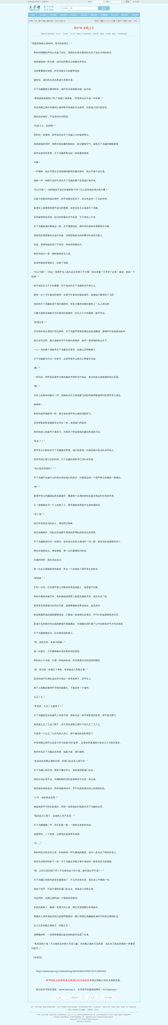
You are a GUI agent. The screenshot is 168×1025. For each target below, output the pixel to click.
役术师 (96, 1010)
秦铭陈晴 (90, 1010)
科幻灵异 (84, 15)
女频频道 (104, 15)
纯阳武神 (95, 34)
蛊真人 (114, 34)
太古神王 (65, 34)
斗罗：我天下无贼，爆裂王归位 (43, 21)
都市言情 (63, 15)
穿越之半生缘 (115, 1007)
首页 (33, 15)
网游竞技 (94, 15)
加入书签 (108, 997)
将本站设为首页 (33, 1)
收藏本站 (45, 1)
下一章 (91, 997)
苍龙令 (123, 1007)
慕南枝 (102, 34)
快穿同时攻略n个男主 (85, 1007)
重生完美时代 (87, 34)
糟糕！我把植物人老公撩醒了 (77, 1010)
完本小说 (114, 15)
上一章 (58, 997)
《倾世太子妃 (106, 1007)
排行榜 (134, 15)
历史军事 (74, 15)
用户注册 (136, 2)
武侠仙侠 (53, 15)
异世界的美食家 (122, 34)
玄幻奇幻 (43, 15)
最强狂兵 (79, 34)
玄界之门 (58, 34)
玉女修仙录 (96, 1007)
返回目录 (74, 997)
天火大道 (72, 34)
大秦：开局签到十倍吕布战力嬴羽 (67, 1007)
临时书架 (124, 15)
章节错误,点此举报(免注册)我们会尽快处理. (68, 980)
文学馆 (42, 7)
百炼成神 (108, 34)
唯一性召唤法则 (131, 1007)
